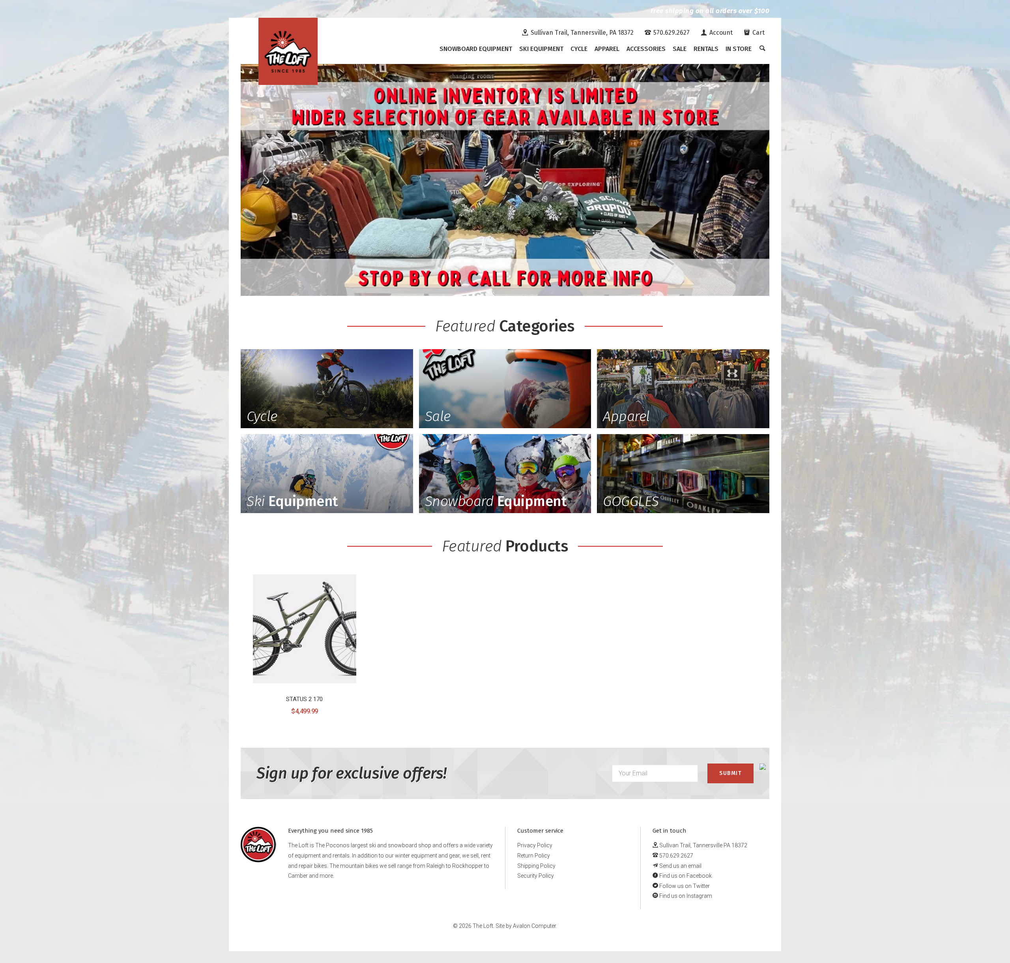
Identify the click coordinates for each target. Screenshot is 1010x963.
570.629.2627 (671, 32)
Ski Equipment (541, 49)
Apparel (607, 49)
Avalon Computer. (535, 926)
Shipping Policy (536, 866)
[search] (762, 48)
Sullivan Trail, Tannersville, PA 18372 (581, 32)
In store (739, 49)
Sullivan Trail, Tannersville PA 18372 (702, 845)
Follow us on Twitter (684, 886)
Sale (679, 49)
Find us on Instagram (685, 896)
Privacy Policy (534, 845)
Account (720, 32)
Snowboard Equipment (476, 49)
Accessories (646, 49)
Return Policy (533, 855)
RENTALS (706, 49)
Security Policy (535, 876)
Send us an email (679, 866)
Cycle (578, 49)
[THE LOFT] (288, 51)
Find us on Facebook (685, 876)
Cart (758, 32)
